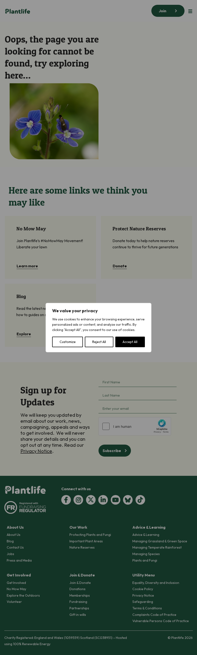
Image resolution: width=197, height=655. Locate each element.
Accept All (130, 342)
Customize (68, 342)
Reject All (99, 342)
